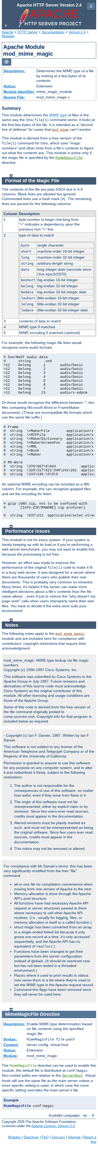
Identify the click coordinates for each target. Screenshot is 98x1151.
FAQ (45, 1137)
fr (93, 1115)
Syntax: (10, 1039)
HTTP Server (27, 32)
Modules (8, 36)
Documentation (53, 32)
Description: (14, 71)
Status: (9, 86)
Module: (10, 1056)
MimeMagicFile (69, 158)
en (85, 1115)
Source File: (14, 97)
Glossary (58, 1137)
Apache (7, 32)
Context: (11, 1045)
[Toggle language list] (6, 62)
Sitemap (74, 1137)
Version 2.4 (76, 32)
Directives (31, 1137)
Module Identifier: (19, 92)
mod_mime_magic (70, 634)
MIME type (58, 115)
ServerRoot (72, 1076)
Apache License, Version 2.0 (53, 1126)
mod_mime (60, 130)
